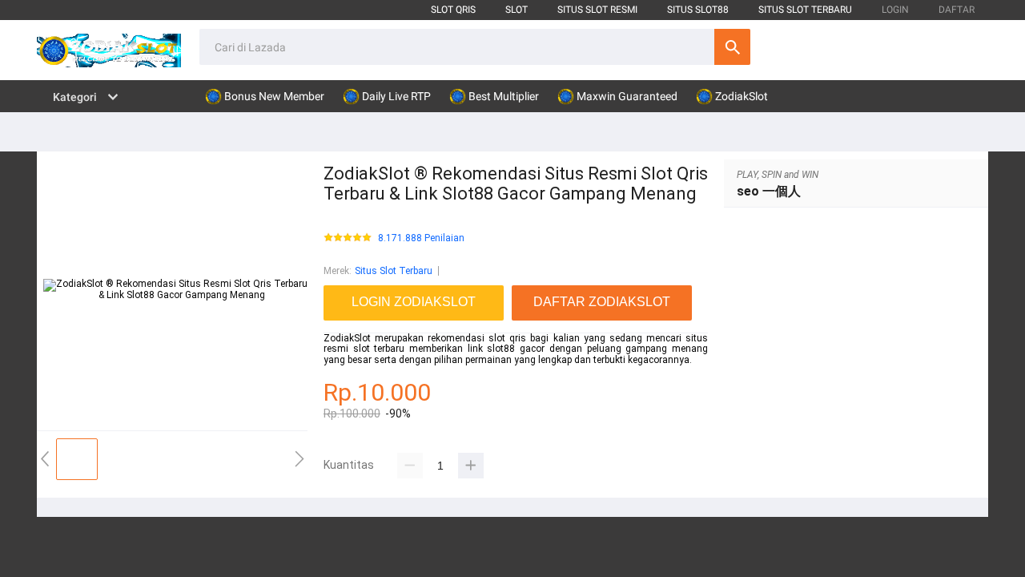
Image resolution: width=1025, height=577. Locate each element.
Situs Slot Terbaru (393, 270)
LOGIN (895, 9)
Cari (732, 47)
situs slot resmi (597, 9)
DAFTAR (957, 9)
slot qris (453, 9)
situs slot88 (698, 9)
